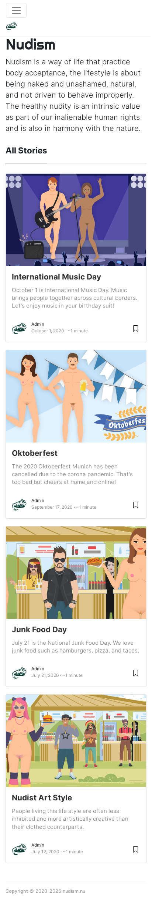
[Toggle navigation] (16, 10)
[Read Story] (135, 328)
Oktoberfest (35, 453)
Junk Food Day (39, 629)
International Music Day (56, 276)
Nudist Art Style (42, 797)
